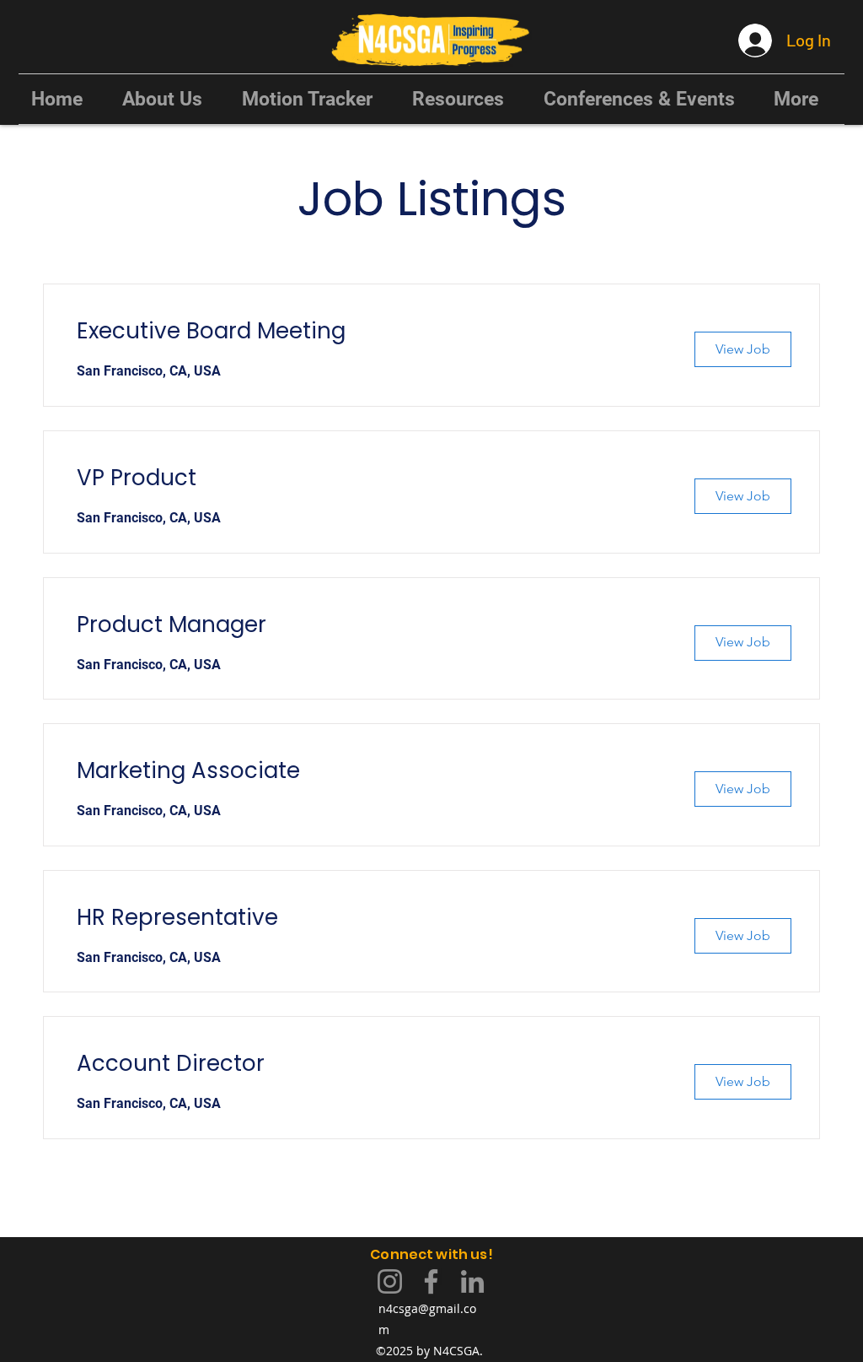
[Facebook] (431, 1281)
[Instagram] (389, 1281)
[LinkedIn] (472, 1281)
